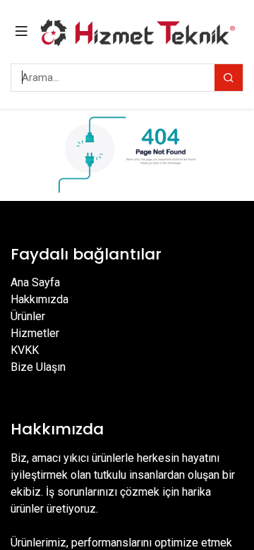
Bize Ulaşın (38, 367)
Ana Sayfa (35, 282)
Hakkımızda (39, 299)
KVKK (25, 350)
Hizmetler (35, 333)
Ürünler (28, 316)
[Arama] (228, 77)
